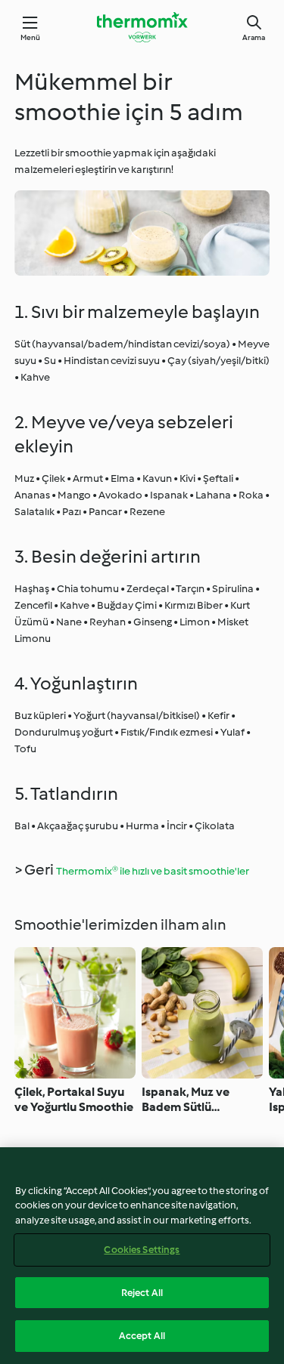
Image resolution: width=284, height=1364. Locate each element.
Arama (253, 37)
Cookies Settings (141, 1249)
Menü (30, 37)
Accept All (142, 1335)
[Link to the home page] (142, 27)
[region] (142, 1255)
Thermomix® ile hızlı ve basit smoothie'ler (152, 871)
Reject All (142, 1292)
